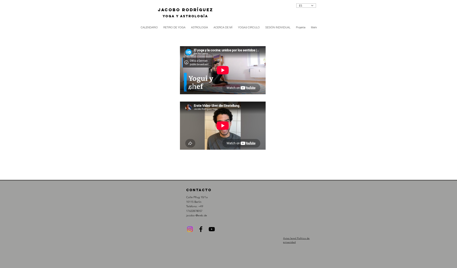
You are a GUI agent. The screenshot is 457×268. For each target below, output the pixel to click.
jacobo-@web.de (196, 215)
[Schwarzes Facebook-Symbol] (201, 229)
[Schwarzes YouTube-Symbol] (211, 229)
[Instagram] (190, 229)
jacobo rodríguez (185, 9)
